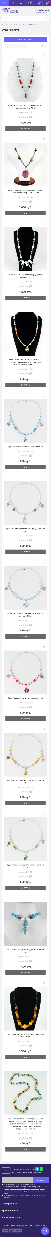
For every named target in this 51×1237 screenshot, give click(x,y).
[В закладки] (44, 54)
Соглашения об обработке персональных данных (27, 1189)
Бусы (25, 24)
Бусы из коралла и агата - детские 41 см (25, 698)
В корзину (25, 128)
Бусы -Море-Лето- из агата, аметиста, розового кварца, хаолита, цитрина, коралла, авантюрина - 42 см (25, 362)
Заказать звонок (41, 12)
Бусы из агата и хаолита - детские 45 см (25, 446)
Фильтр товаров (26, 39)
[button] (21, 3)
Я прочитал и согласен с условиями (25, 1196)
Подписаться (41, 1180)
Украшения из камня (13, 24)
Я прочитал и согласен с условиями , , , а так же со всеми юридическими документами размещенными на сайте (26, 1188)
